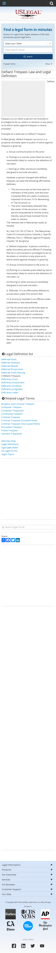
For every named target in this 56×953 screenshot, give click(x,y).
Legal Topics (7, 454)
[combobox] (28, 53)
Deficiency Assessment (12, 382)
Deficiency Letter (9, 392)
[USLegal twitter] (33, 946)
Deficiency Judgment (11, 389)
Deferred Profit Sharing (13, 372)
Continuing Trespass (12, 413)
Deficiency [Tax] (9, 379)
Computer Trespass (11, 407)
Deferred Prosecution (12, 369)
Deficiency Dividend (11, 385)
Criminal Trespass (10, 417)
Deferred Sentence (10, 362)
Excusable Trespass (11, 427)
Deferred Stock (8, 359)
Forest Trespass (9, 430)
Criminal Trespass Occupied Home (19, 420)
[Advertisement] (23, 99)
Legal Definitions (9, 444)
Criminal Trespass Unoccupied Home (20, 423)
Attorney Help (8, 440)
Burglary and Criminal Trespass (17, 403)
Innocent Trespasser (11, 433)
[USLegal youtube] (42, 946)
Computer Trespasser (12, 410)
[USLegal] (28, 10)
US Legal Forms (9, 450)
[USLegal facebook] (14, 946)
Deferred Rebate (9, 365)
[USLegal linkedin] (23, 946)
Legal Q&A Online (9, 447)
